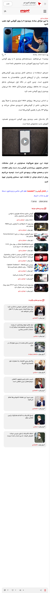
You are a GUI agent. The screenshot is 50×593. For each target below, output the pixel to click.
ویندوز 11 (33, 201)
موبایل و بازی (44, 18)
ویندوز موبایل (43, 201)
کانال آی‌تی (41, 191)
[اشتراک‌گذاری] (41, 590)
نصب (8, 4)
